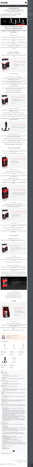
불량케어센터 (30, 19)
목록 (25, 456)
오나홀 (2, 5)
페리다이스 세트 (12, 365)
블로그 (30, 12)
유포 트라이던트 (12, 352)
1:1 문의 (30, 17)
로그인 (30, 0)
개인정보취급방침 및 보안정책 (10, 463)
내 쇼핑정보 (30, 8)
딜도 (13, 5)
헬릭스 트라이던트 (21, 352)
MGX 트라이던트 (3, 352)
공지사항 (30, 13)
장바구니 (30, 4)
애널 (11, 5)
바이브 (25, 5)
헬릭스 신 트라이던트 (4, 365)
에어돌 (16, 5)
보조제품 (8, 5)
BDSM (19, 5)
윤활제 (5, 5)
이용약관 (5, 463)
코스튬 (22, 5)
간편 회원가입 (30, 2)
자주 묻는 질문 (30, 15)
